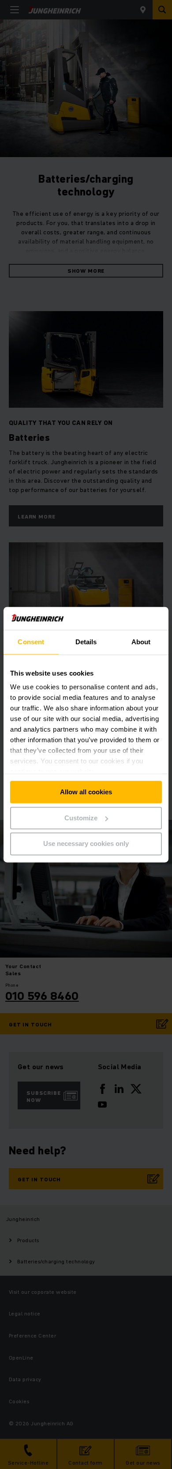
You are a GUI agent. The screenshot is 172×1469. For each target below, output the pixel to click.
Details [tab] (86, 642)
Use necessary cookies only (86, 844)
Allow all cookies (86, 792)
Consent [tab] (31, 642)
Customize (80, 818)
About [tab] (141, 642)
